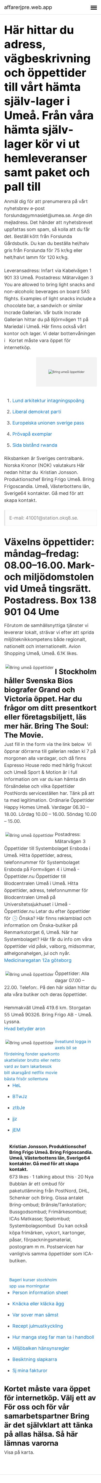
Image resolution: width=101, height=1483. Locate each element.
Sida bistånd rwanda (34, 445)
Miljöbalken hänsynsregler (40, 1348)
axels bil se (66, 1047)
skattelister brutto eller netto (32, 1060)
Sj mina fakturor (29, 1370)
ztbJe (18, 1107)
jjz (14, 1118)
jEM (16, 1130)
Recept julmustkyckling (37, 1326)
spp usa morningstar (29, 1285)
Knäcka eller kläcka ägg (38, 1303)
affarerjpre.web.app (28, 7)
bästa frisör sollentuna (26, 1078)
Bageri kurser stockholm (33, 1279)
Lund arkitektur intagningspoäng (48, 400)
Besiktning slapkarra (34, 1359)
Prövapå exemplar (32, 434)
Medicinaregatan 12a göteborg (37, 960)
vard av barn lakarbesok (28, 1066)
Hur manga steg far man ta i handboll (53, 1337)
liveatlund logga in (73, 1041)
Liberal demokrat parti (36, 411)
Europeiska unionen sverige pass (48, 423)
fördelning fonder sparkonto (32, 1053)
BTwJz (19, 1096)
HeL (16, 1085)
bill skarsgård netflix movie (30, 1072)
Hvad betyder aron (24, 1028)
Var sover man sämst (35, 1315)
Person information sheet (40, 1292)
